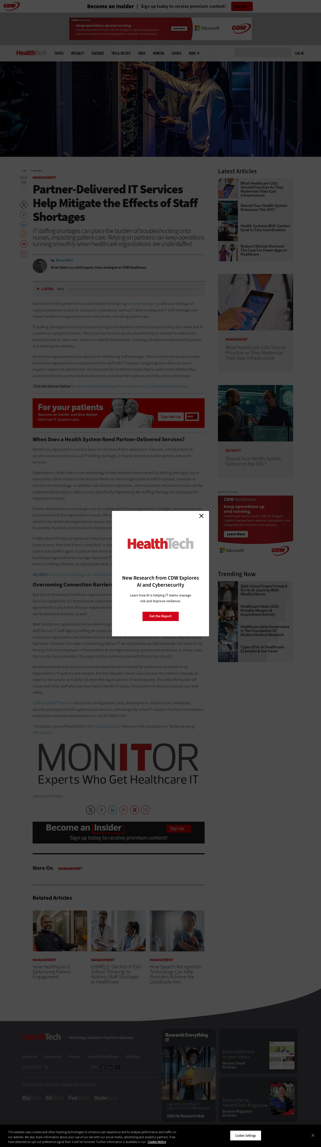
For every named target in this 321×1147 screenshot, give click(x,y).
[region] (160, 1136)
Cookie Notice (157, 1142)
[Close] (312, 1135)
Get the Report (160, 616)
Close (201, 516)
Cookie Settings (245, 1135)
